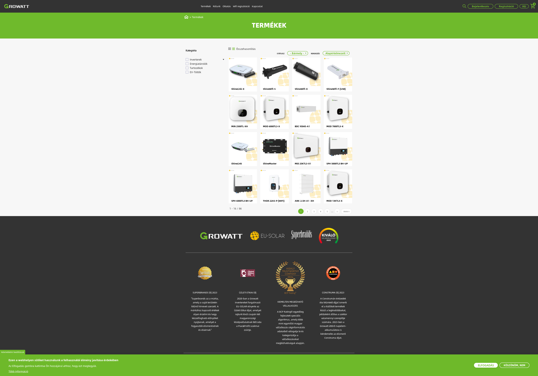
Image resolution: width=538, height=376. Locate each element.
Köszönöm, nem (514, 365)
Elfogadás (486, 365)
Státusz (280, 53)
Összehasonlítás (246, 49)
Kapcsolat (257, 6)
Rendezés (315, 53)
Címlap (188, 17)
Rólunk (216, 6)
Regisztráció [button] (506, 6)
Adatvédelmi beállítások (12, 352)
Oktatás (227, 6)
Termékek (206, 6)
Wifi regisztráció (241, 6)
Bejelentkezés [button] (480, 6)
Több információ (18, 371)
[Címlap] (17, 6)
